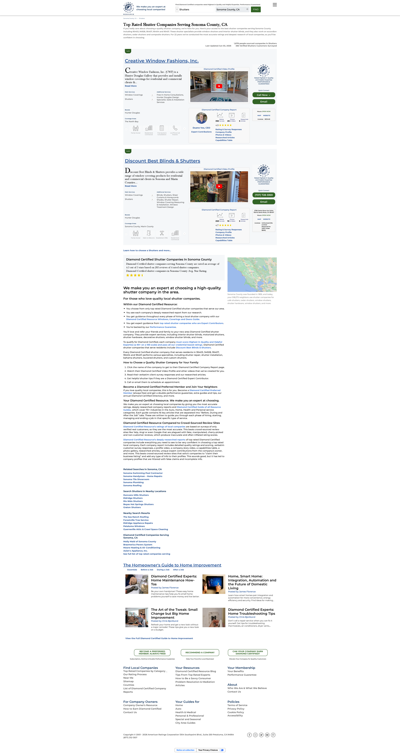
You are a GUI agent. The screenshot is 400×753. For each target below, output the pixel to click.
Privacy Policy (236, 708)
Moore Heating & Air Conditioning (141, 547)
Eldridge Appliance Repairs (138, 523)
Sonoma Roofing (132, 485)
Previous (126, 129)
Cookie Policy (236, 712)
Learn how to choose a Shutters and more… (147, 250)
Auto (178, 708)
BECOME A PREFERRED (152, 652)
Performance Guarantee (163, 327)
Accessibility (235, 715)
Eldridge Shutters (133, 498)
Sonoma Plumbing (133, 482)
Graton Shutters (132, 507)
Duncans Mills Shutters (136, 495)
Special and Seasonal (188, 719)
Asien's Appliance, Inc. (135, 551)
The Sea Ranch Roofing (136, 517)
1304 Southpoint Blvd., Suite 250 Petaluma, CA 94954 (207, 734)
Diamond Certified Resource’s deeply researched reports (154, 439)
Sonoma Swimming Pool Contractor (143, 473)
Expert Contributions (201, 132)
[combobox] (196, 9)
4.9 (217, 125)
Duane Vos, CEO (201, 128)
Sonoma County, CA (129, 18)
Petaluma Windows (134, 526)
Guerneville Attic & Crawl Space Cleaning (145, 529)
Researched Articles (225, 137)
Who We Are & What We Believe (247, 688)
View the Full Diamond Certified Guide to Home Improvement (159, 638)
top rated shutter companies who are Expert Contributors (191, 323)
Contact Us (234, 691)
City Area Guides (185, 722)
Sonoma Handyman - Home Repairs (142, 476)
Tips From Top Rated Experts (192, 674)
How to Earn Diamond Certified (142, 708)
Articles (180, 685)
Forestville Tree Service (136, 520)
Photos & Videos (223, 135)
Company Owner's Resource (140, 705)
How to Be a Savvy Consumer (193, 678)
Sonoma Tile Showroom (136, 479)
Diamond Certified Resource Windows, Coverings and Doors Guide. (163, 319)
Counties (128, 684)
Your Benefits (236, 671)
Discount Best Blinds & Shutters (193, 347)
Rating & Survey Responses (229, 129)
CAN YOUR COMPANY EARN (248, 652)
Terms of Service (237, 705)
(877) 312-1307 (130, 737)
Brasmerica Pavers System (137, 544)
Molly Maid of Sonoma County (139, 541)
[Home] (128, 8)
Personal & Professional (189, 715)
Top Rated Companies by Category (144, 671)
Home (179, 705)
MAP (259, 115)
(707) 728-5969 (264, 194)
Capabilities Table (224, 140)
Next (184, 129)
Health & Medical (185, 712)
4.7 (217, 225)
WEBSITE (266, 115)
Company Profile (224, 132)
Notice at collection (185, 750)
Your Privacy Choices (208, 750)
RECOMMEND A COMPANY (200, 652)
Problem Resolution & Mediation (195, 681)
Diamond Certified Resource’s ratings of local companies (154, 426)
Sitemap (128, 681)
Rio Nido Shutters (133, 501)
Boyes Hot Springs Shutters (138, 504)
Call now (262, 95)
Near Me (128, 677)
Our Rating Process (135, 674)
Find (256, 9)
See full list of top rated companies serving (146, 554)
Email (263, 101)
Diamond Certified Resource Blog (195, 671)
